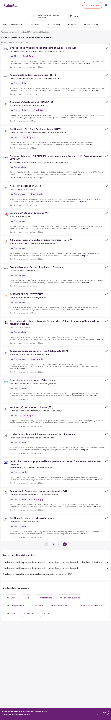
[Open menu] (106, 5)
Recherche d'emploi (9, 32)
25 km (73, 16)
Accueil (30, 613)
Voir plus (86, 63)
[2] (65, 544)
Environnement (61, 605)
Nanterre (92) (25, 32)
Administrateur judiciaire (90, 605)
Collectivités (46, 597)
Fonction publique (71, 597)
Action (13, 613)
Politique (39, 605)
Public (12, 597)
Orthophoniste (17, 605)
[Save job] (106, 48)
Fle (28, 597)
